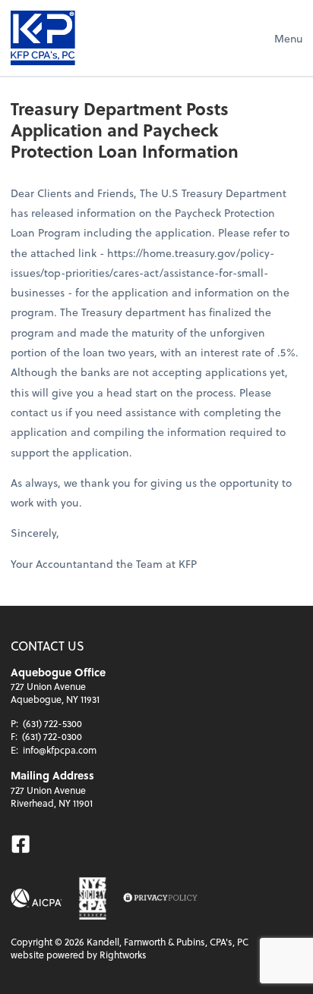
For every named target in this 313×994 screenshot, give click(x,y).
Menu (288, 38)
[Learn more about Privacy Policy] (160, 898)
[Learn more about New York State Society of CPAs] (92, 898)
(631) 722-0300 (52, 736)
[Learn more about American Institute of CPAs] (36, 898)
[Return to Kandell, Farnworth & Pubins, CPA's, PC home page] (43, 38)
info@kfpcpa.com (59, 750)
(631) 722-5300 (52, 723)
